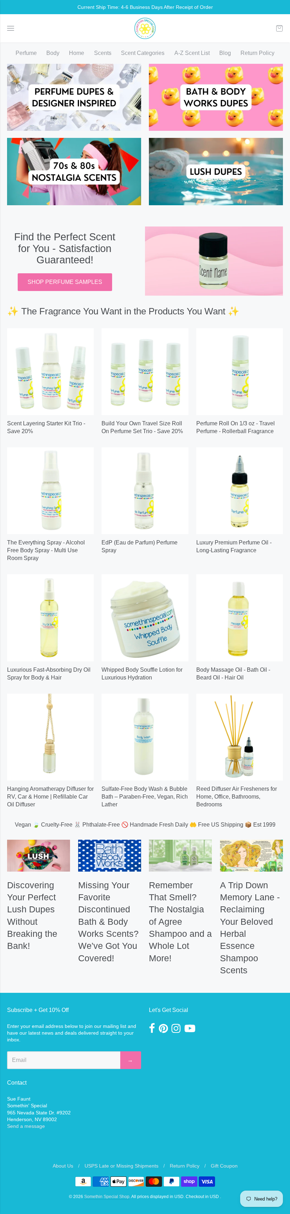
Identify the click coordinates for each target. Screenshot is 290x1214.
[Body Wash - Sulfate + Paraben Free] (145, 737)
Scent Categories (142, 53)
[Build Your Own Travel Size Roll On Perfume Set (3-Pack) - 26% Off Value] (145, 371)
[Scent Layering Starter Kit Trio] (50, 371)
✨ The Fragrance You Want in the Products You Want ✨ (123, 311)
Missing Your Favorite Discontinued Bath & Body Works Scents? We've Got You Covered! (108, 921)
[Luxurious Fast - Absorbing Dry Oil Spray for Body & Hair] (50, 617)
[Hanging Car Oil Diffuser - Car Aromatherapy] (50, 737)
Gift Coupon (224, 1166)
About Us (63, 1166)
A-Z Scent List (192, 53)
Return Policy (257, 53)
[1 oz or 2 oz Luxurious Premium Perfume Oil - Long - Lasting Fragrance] (239, 490)
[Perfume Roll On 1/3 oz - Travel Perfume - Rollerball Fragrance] (239, 371)
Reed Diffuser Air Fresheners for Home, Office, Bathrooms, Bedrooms (236, 796)
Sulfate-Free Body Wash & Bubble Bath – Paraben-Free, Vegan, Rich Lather (145, 796)
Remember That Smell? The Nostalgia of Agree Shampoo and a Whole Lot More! (180, 921)
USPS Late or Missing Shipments (121, 1166)
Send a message (26, 1126)
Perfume (26, 53)
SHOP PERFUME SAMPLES (65, 282)
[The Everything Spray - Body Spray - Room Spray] (50, 490)
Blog (225, 53)
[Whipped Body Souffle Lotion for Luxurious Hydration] (145, 617)
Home (76, 53)
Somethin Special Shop (106, 1196)
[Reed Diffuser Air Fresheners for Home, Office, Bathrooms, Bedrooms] (239, 737)
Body (52, 53)
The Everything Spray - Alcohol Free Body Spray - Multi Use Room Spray (46, 550)
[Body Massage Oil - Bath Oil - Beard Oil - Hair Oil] (239, 617)
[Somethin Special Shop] (145, 28)
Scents (102, 53)
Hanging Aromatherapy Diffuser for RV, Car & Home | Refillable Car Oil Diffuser (50, 796)
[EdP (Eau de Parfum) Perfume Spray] (145, 490)
